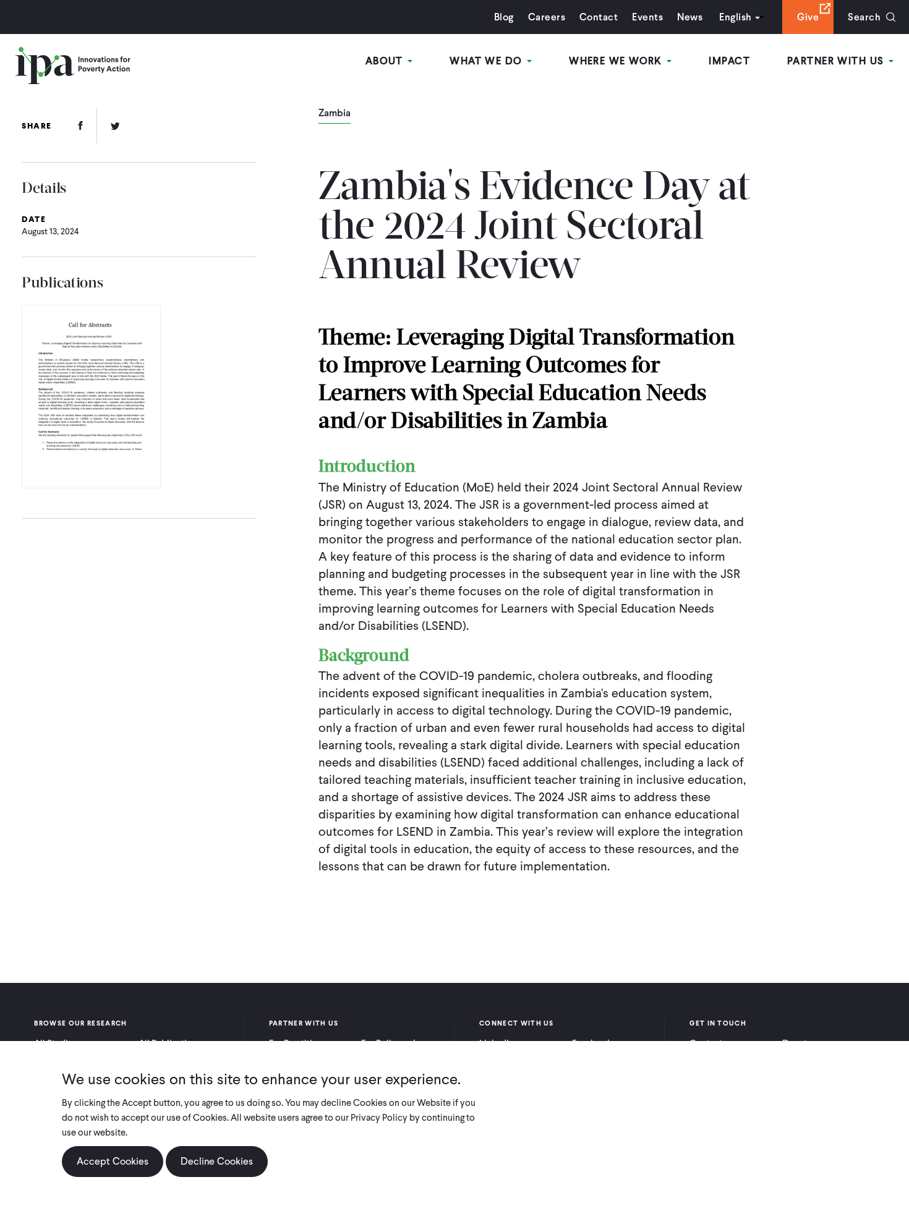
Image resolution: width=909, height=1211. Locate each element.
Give (808, 17)
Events (647, 17)
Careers (546, 17)
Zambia (334, 113)
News (689, 17)
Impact (729, 60)
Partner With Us (837, 60)
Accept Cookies (112, 1161)
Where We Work (617, 60)
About (386, 60)
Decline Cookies (217, 1161)
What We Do (488, 60)
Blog (504, 17)
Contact (598, 17)
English (735, 17)
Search (864, 17)
